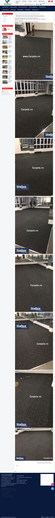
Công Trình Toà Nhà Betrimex (10, 51)
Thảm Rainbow (20, 9)
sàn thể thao (12, 484)
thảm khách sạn (10, 483)
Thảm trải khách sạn (22, 7)
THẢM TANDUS (27, 9)
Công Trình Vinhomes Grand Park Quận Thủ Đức (10, 62)
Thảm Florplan (5, 9)
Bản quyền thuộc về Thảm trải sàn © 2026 (8, 517)
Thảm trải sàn (41, 1)
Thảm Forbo (13, 9)
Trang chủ (18, 1)
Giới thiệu (24, 1)
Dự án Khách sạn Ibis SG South (10, 81)
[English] (52, 1)
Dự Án (35, 1)
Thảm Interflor (42, 7)
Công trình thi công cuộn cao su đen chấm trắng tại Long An (29, 13)
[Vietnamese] (49, 1)
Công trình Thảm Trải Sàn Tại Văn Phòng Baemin (10, 77)
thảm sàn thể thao (7, 484)
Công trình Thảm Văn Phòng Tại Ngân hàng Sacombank (10, 37)
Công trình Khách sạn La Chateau (10, 46)
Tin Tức (30, 1)
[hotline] (52, 484)
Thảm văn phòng (13, 7)
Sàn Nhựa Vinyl (35, 9)
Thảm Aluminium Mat (33, 7)
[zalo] (52, 488)
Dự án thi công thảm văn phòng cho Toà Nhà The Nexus (10, 67)
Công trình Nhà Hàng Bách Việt (9, 56)
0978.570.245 (29, 4)
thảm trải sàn (3, 486)
